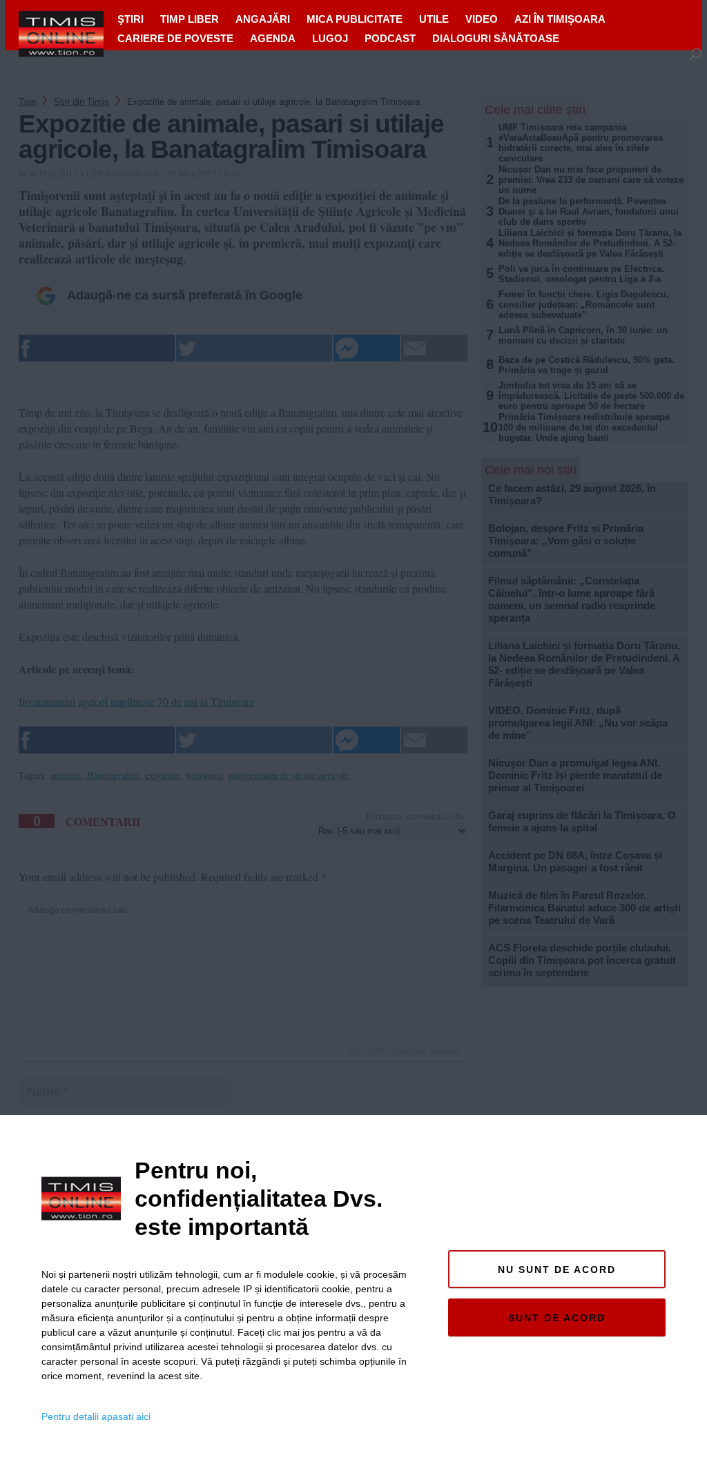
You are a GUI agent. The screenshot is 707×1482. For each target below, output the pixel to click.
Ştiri (130, 19)
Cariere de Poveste (175, 38)
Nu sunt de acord (557, 1269)
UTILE (434, 19)
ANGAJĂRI (262, 19)
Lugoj (330, 38)
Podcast (390, 38)
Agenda (273, 38)
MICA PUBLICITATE (355, 19)
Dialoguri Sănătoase (495, 38)
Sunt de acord (557, 1317)
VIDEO (481, 19)
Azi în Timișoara (560, 19)
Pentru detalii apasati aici (96, 1416)
